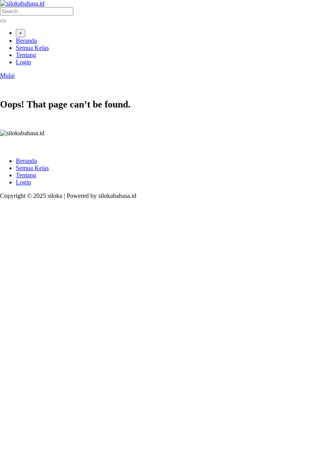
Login (23, 62)
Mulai (7, 75)
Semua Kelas (32, 47)
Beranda (26, 40)
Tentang (26, 55)
